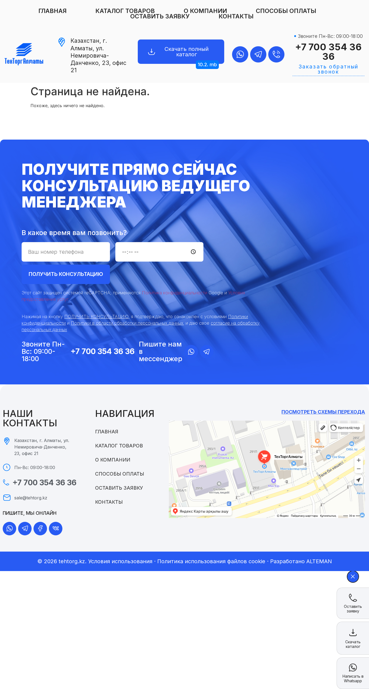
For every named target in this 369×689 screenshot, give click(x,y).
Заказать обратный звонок (328, 69)
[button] (207, 64)
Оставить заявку (160, 16)
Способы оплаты (286, 11)
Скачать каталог (353, 644)
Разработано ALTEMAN (301, 561)
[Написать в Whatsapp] (352, 667)
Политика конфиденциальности (174, 292)
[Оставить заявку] (352, 597)
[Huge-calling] (276, 54)
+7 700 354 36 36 (328, 51)
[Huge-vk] (55, 528)
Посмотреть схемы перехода (323, 412)
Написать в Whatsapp (353, 678)
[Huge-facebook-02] (40, 528)
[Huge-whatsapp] (240, 54)
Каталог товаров (125, 11)
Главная (52, 11)
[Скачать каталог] (353, 632)
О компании (205, 11)
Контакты (236, 16)
